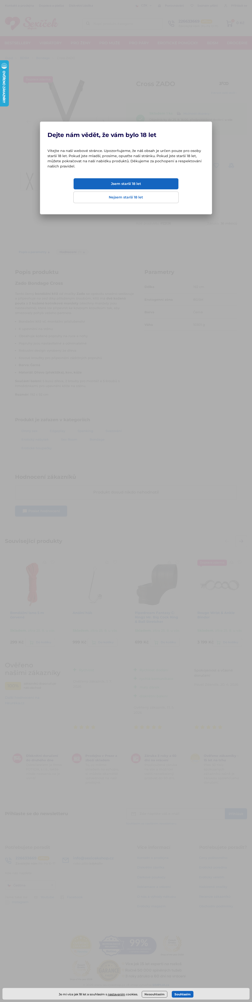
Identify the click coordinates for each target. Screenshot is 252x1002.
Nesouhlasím (154, 994)
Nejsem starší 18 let (126, 197)
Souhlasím (182, 994)
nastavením (116, 994)
